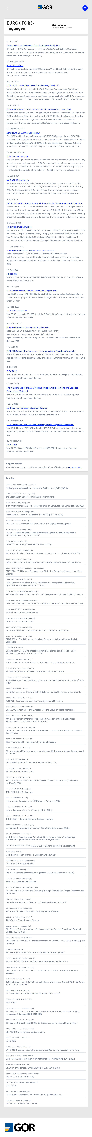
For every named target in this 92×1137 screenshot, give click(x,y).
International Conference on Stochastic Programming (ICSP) (34, 1095)
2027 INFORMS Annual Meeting (20, 1077)
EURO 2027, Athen (15, 66)
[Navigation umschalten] (6, 8)
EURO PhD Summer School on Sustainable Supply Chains (32, 291)
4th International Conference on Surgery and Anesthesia (32, 911)
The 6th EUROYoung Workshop (20, 771)
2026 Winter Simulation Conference (22, 920)
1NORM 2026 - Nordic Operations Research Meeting (29, 819)
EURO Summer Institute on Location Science (27, 408)
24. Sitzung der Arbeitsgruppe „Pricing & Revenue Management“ (36, 952)
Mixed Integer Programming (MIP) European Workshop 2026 (33, 801)
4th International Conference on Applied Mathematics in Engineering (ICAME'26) (43, 553)
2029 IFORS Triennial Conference (21, 1104)
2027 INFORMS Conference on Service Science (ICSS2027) (33, 993)
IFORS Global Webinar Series (19, 227)
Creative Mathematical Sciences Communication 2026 (31, 762)
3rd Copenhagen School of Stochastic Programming (30, 497)
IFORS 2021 (12, 445)
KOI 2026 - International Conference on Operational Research (34, 701)
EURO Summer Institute (17, 156)
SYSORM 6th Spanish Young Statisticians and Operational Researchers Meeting (43, 1050)
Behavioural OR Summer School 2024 (23, 133)
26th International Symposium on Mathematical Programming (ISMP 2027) (40, 1059)
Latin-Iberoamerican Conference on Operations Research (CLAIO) (36, 902)
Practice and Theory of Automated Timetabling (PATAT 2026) (34, 515)
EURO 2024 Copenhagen (18, 180)
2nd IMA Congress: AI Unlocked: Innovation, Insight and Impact (35, 671)
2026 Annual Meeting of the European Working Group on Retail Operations (40, 710)
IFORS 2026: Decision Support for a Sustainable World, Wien (33, 45)
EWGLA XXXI (11, 1002)
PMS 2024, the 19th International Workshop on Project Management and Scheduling (45, 203)
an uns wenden (75, 467)
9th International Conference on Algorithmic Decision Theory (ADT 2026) (40, 873)
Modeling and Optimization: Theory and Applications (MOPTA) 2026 (37, 488)
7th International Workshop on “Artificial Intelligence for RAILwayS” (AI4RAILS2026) (44, 594)
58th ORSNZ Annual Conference (21, 882)
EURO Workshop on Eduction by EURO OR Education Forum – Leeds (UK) (39, 109)
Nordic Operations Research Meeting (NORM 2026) (29, 810)
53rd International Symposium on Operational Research (31, 742)
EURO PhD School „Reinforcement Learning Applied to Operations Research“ (41, 351)
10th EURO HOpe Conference (19, 792)
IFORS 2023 (12, 274)
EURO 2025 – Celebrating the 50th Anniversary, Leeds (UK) (33, 86)
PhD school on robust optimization (22, 612)
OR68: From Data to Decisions (19, 621)
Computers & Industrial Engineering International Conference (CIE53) (38, 828)
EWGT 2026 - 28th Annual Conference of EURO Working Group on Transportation (43, 562)
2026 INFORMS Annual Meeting (20, 864)
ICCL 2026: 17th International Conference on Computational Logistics (38, 524)
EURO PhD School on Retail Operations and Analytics (30, 250)
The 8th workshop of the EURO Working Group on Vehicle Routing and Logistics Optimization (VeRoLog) (42, 389)
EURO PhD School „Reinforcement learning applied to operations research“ (40, 425)
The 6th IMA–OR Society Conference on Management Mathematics (37, 961)
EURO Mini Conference (17, 311)
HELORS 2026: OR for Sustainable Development (53, 846)
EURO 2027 (11, 1041)
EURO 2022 (12, 371)
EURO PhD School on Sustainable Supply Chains (28, 327)
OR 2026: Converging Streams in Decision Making (29, 544)
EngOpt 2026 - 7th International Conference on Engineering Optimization (40, 662)
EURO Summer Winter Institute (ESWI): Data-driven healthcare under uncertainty (43, 692)
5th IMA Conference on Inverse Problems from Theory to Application (37, 630)
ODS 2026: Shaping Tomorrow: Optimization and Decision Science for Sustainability (44, 603)
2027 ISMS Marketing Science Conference (25, 1032)
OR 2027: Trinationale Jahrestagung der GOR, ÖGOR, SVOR (33, 1068)
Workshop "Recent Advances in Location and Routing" (31, 855)
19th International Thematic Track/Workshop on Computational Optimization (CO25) (45, 506)
